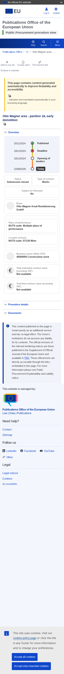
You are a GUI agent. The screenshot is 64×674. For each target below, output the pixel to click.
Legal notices (10, 473)
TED (26, 358)
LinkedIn (11, 451)
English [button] (56, 13)
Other (9, 457)
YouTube (49, 451)
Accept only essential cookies (31, 666)
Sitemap (7, 435)
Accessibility (9, 484)
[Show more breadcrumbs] (27, 51)
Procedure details (18, 304)
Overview (13, 132)
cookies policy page (24, 638)
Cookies (7, 478)
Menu (57, 45)
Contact (6, 429)
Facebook (30, 451)
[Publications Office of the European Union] (13, 11)
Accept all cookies (24, 656)
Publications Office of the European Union (28, 409)
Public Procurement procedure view (31, 32)
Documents (14, 313)
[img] (10, 96)
